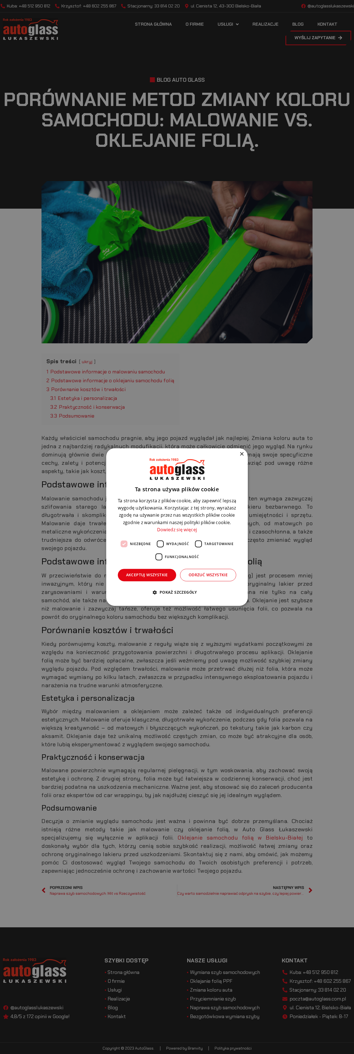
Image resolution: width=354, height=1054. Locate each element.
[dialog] (177, 527)
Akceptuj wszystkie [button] (147, 575)
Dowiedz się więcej (177, 530)
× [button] (242, 454)
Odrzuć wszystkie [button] (208, 575)
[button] (177, 592)
